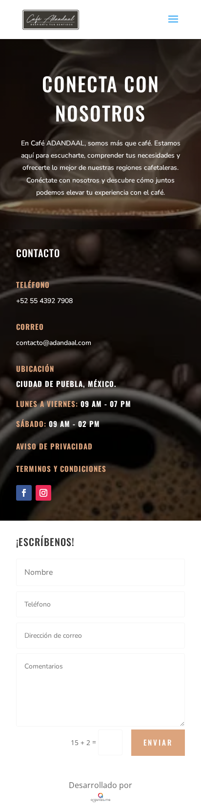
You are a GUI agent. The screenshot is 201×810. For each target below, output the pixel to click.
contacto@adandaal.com (53, 342)
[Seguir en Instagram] (43, 493)
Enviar (158, 742)
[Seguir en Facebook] (24, 493)
